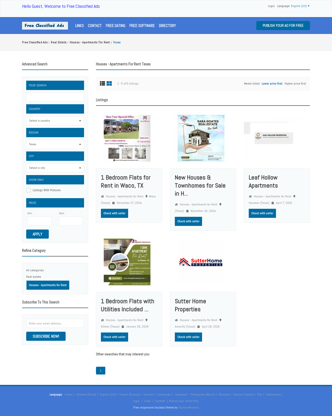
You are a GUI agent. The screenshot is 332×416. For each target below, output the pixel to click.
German (148, 394)
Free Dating (115, 25)
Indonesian (164, 394)
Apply (37, 234)
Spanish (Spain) (243, 394)
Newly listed (252, 83)
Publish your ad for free (283, 25)
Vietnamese (273, 394)
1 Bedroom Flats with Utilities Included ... (127, 305)
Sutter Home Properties (190, 305)
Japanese (181, 394)
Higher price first (295, 83)
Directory (167, 25)
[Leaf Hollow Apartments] (275, 138)
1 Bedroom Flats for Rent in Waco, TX (125, 181)
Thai (259, 394)
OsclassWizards (188, 407)
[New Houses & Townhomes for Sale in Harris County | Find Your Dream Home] (201, 138)
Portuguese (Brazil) (203, 394)
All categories (35, 270)
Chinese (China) (86, 394)
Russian (224, 394)
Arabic (69, 394)
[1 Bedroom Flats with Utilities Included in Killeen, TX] (127, 262)
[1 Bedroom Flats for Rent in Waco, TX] (127, 138)
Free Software (142, 25)
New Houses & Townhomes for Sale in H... (200, 185)
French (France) (129, 394)
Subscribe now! (46, 336)
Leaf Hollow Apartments (263, 181)
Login (271, 6)
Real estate (33, 277)
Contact (95, 25)
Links (79, 25)
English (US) (108, 394)
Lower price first (272, 83)
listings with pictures (47, 190)
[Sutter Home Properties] (201, 262)
